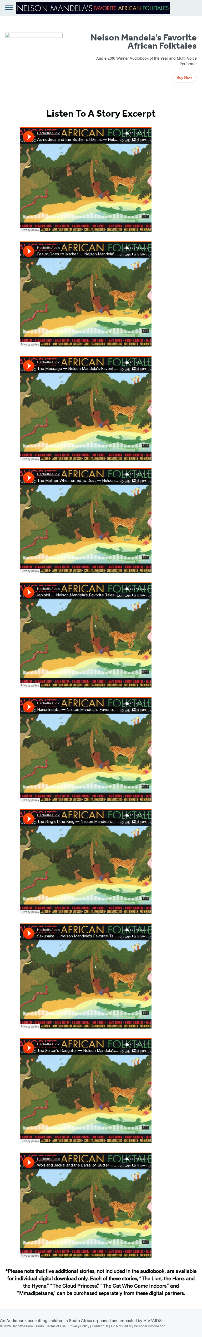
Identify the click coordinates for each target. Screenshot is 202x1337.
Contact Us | (101, 1325)
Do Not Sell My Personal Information (138, 1325)
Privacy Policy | (80, 1325)
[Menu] (9, 7)
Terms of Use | (57, 1325)
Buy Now (184, 77)
